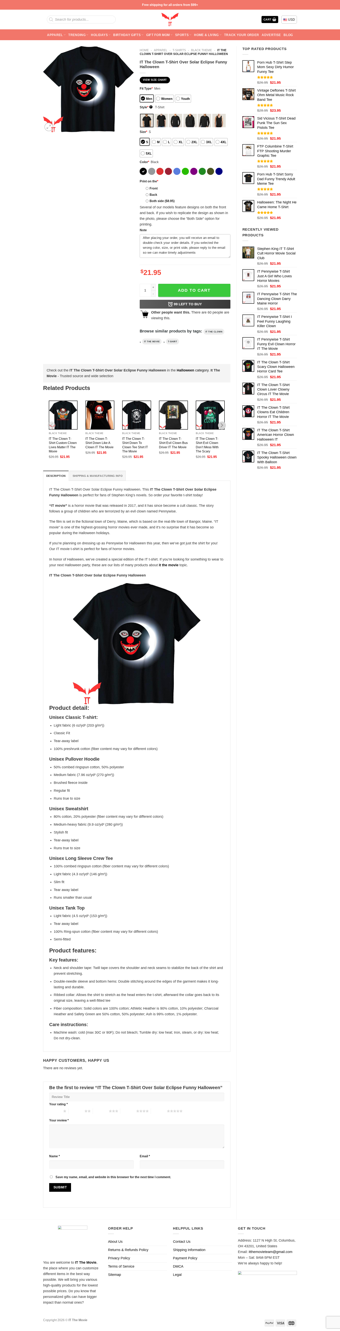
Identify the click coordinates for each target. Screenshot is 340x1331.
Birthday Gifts (127, 35)
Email (145, 1156)
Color (144, 162)
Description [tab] (56, 475)
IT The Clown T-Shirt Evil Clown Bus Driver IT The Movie (173, 443)
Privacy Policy (119, 1258)
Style (146, 107)
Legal (177, 1275)
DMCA (178, 1266)
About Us (115, 1242)
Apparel (55, 35)
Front (154, 188)
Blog (288, 35)
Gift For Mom (158, 35)
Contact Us (181, 1242)
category (193, 370)
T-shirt (172, 341)
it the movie (152, 341)
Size (143, 132)
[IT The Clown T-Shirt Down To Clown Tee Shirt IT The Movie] (137, 415)
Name (54, 1156)
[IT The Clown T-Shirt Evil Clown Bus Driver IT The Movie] (173, 415)
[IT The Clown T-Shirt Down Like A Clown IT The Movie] (100, 415)
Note (143, 230)
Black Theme (201, 50)
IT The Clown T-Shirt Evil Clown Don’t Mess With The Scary (207, 445)
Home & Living (206, 35)
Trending (77, 35)
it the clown (214, 331)
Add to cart (194, 290)
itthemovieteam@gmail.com (270, 1252)
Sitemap (114, 1275)
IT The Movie (85, 1262)
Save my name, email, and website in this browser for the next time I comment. (113, 1177)
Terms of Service (121, 1266)
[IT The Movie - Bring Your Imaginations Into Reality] (170, 19)
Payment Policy (185, 1258)
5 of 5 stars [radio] (159, 1111)
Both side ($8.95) (162, 201)
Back (153, 194)
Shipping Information (189, 1250)
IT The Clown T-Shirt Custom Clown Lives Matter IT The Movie (63, 445)
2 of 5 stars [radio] (76, 1111)
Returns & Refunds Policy (128, 1250)
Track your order (241, 35)
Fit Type (146, 88)
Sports (182, 35)
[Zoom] (48, 127)
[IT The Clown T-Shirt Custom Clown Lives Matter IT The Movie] (63, 415)
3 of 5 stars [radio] (101, 1111)
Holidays (99, 35)
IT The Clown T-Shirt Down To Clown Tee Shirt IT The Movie (135, 445)
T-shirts (179, 50)
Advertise (271, 35)
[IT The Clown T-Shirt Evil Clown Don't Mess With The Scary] (210, 415)
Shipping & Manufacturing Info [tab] (98, 475)
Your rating (58, 1104)
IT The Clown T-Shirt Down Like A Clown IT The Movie (99, 443)
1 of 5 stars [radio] (55, 1111)
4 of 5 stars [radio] (128, 1111)
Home (144, 50)
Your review (59, 1120)
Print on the (149, 181)
